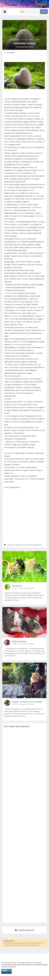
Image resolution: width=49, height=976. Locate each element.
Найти (44, 12)
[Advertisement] (24, 518)
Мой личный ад (19, 641)
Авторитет (17, 586)
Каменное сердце (14, 545)
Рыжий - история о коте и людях (27, 702)
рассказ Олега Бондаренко (31, 545)
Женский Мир (6, 963)
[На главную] (13, 4)
